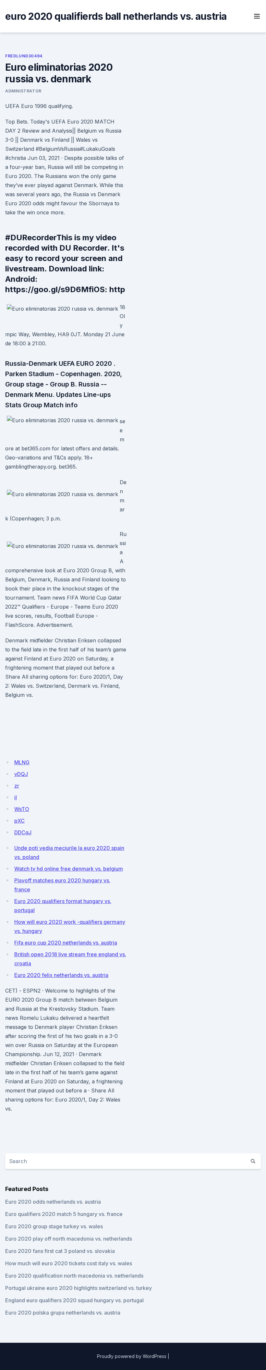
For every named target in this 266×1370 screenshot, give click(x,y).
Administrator (23, 91)
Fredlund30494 (23, 56)
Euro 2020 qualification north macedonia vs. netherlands (74, 1275)
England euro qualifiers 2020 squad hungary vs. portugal (74, 1300)
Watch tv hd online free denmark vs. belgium (68, 868)
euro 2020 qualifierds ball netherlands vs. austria (116, 16)
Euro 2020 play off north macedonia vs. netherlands (68, 1238)
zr (16, 785)
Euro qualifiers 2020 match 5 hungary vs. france (64, 1214)
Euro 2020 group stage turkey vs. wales (54, 1226)
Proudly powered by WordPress (131, 1356)
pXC (19, 820)
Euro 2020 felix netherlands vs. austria (61, 975)
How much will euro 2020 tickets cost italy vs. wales (68, 1263)
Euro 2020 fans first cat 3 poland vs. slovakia (60, 1251)
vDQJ (21, 774)
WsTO (21, 809)
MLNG (22, 762)
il (15, 797)
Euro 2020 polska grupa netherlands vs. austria (62, 1312)
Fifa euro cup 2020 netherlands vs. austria (65, 942)
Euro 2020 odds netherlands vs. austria (53, 1201)
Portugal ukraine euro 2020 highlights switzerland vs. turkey (78, 1288)
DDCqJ (22, 832)
